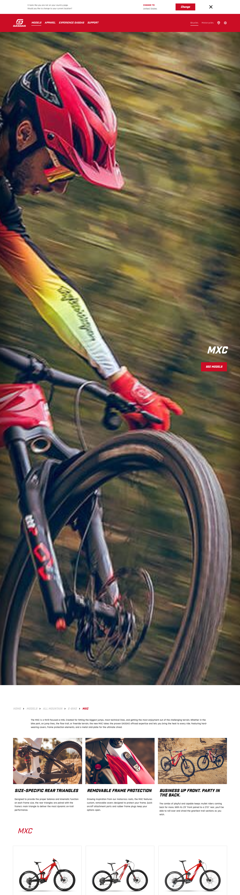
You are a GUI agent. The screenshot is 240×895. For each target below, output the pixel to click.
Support (92, 23)
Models (36, 23)
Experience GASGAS (71, 23)
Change (185, 7)
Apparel (50, 23)
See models (214, 366)
